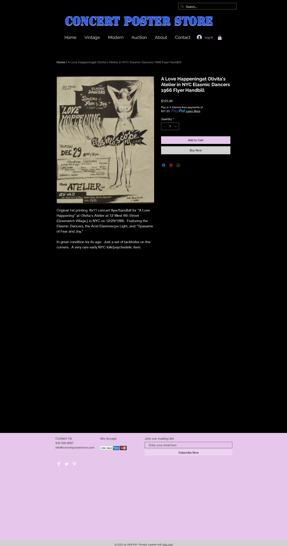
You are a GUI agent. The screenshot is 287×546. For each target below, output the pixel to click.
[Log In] (198, 37)
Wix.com (168, 544)
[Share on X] (186, 165)
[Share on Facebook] (163, 165)
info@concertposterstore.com (74, 447)
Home (61, 62)
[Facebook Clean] (59, 464)
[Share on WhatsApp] (178, 165)
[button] (220, 37)
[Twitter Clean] (66, 464)
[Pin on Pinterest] (171, 165)
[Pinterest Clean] (74, 464)
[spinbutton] (170, 126)
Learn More (193, 111)
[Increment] (176, 126)
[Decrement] (164, 126)
